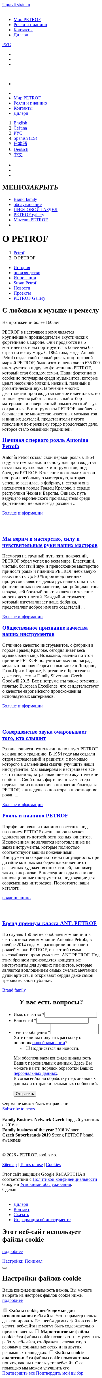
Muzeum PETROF (31, 219)
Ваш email (25, 1020)
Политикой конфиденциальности (65, 1179)
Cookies (53, 1164)
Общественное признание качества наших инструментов (45, 631)
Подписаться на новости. (55, 1048)
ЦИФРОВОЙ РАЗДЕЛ (36, 209)
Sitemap (9, 1164)
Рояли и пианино (30, 24)
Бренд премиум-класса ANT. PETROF (49, 923)
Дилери (21, 34)
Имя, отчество (29, 1014)
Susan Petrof (25, 282)
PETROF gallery (29, 214)
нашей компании (48, 1042)
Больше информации (22, 513)
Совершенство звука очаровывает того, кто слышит (44, 735)
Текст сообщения (32, 1032)
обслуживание (28, 204)
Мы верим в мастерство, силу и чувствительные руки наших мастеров (49, 542)
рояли (8, 897)
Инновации (25, 277)
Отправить (25, 1094)
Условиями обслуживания (45, 1184)
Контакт (21, 1209)
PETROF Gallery (29, 298)
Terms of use (31, 1164)
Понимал (33, 1261)
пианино (22, 897)
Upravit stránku (16, 4)
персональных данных (35, 1073)
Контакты (23, 29)
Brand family (25, 199)
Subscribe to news (18, 1108)
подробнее (12, 1251)
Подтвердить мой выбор (59, 1373)
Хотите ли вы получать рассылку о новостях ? (47, 1040)
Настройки (13, 1261)
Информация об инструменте (42, 1219)
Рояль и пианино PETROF (35, 816)
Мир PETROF (27, 19)
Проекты (22, 293)
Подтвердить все (19, 1373)
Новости (22, 288)
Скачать (21, 1214)
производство (27, 272)
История (22, 267)
